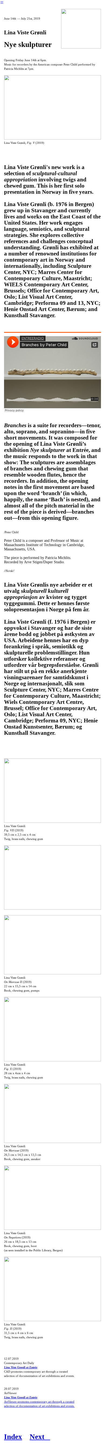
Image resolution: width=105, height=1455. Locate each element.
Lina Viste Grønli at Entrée (20, 1367)
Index (13, 1437)
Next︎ (40, 1437)
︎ (2, 3)
